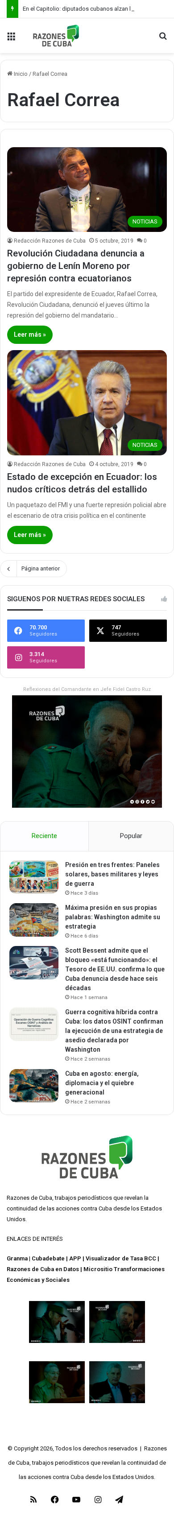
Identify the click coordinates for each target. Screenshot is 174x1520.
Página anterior (40, 568)
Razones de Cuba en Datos (43, 1269)
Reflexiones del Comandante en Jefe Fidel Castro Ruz (87, 689)
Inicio (20, 73)
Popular (131, 836)
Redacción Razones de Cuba (50, 241)
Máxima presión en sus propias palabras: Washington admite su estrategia (112, 917)
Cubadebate (48, 1258)
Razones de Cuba (29, 1197)
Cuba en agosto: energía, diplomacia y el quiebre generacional (102, 1083)
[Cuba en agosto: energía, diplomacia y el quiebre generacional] (33, 1086)
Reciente (44, 836)
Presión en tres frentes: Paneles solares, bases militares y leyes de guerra (112, 874)
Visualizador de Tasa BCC (121, 1258)
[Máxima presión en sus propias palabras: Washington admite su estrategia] (33, 920)
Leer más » (30, 334)
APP (75, 1258)
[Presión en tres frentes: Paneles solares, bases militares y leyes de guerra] (33, 877)
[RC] (56, 36)
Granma (17, 1258)
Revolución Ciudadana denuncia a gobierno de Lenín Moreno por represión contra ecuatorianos (76, 266)
